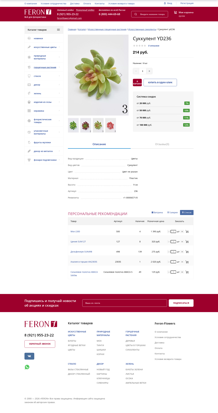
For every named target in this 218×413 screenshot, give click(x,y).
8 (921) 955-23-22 (67, 14)
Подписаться (181, 303)
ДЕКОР (37, 84)
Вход (169, 3)
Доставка (74, 3)
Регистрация (187, 3)
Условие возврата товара (121, 3)
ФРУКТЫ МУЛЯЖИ (42, 142)
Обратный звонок (40, 343)
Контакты (100, 3)
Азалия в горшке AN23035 (84, 261)
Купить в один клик (160, 82)
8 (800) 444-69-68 (109, 14)
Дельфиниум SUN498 (81, 251)
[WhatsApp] (27, 367)
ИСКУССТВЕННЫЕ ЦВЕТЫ (45, 47)
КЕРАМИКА (39, 110)
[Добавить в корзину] (186, 231)
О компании (30, 3)
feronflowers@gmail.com (69, 18)
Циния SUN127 (78, 241)
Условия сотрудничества (53, 3)
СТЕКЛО (37, 76)
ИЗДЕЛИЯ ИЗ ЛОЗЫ (42, 102)
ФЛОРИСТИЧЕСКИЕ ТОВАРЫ (42, 121)
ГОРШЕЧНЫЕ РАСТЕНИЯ (45, 67)
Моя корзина (186, 12)
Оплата (87, 3)
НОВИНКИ (38, 38)
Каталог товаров (37, 29)
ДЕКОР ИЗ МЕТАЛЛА (43, 151)
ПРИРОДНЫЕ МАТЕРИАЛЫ (40, 57)
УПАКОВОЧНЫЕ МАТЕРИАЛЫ (41, 132)
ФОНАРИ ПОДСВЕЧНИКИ (45, 159)
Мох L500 (75, 231)
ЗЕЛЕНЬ (37, 93)
